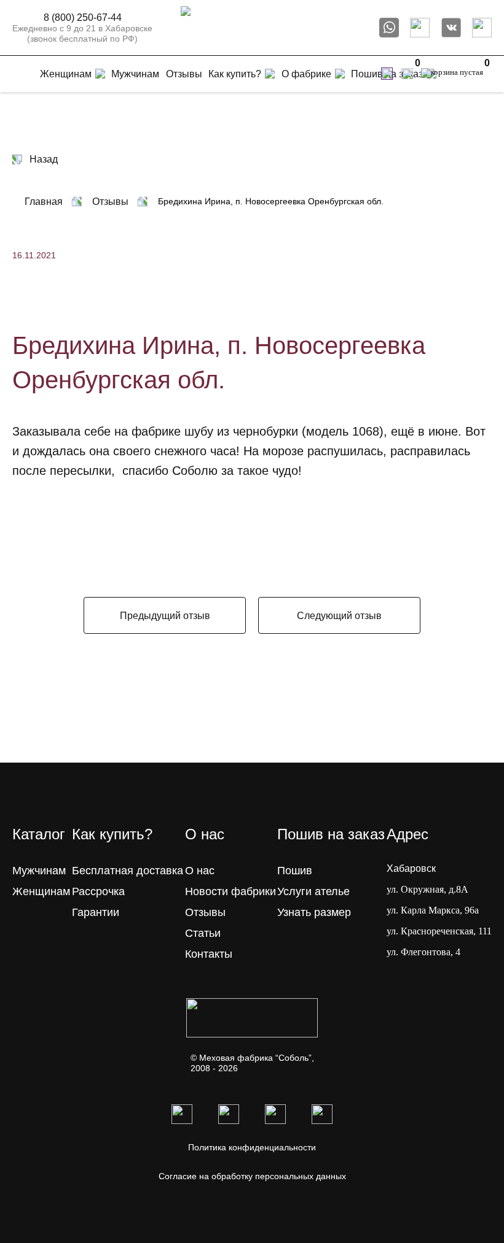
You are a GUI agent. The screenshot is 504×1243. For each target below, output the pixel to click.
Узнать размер (314, 912)
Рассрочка (98, 891)
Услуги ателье (313, 891)
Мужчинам (39, 870)
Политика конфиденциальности (252, 1147)
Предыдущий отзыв (165, 615)
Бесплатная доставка (127, 870)
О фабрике (306, 74)
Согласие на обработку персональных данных (252, 1176)
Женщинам (41, 891)
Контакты (208, 954)
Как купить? (234, 74)
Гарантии (95, 912)
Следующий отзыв (339, 615)
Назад (44, 159)
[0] (407, 73)
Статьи (203, 933)
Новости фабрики (230, 891)
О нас (200, 870)
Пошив (294, 870)
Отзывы (205, 912)
